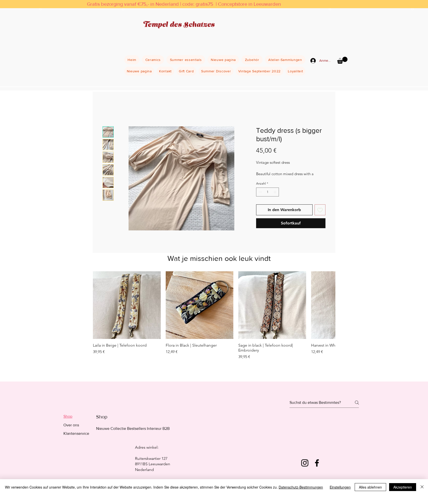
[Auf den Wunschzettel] (320, 209)
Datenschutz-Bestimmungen (301, 487)
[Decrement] (260, 192)
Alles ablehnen (370, 487)
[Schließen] (422, 487)
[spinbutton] (267, 192)
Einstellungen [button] (340, 487)
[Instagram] (305, 463)
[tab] (76, 416)
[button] (342, 60)
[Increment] (275, 192)
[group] (214, 322)
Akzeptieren (402, 487)
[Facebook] (317, 463)
